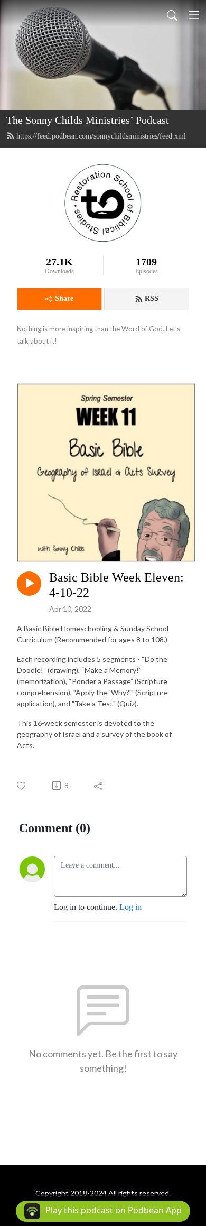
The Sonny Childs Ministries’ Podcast (87, 120)
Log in (130, 906)
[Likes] (22, 785)
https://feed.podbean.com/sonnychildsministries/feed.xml (101, 136)
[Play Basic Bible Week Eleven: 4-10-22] (29, 583)
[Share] (99, 785)
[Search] (172, 14)
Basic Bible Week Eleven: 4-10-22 (116, 585)
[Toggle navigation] (194, 15)
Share (64, 298)
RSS (151, 298)
